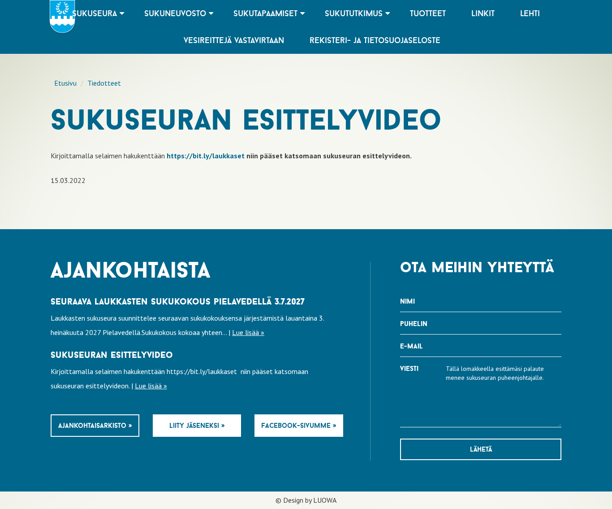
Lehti (530, 13)
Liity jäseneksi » (196, 425)
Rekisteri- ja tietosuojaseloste (375, 40)
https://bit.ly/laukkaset (206, 155)
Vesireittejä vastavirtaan (234, 40)
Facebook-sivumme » (298, 425)
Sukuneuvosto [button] (176, 13)
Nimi (407, 301)
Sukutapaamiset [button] (266, 13)
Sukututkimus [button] (355, 13)
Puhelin (413, 323)
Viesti (409, 368)
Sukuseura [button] (96, 13)
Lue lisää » (248, 332)
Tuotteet (428, 13)
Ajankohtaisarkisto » (95, 425)
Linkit (483, 13)
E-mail (411, 346)
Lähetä (481, 449)
